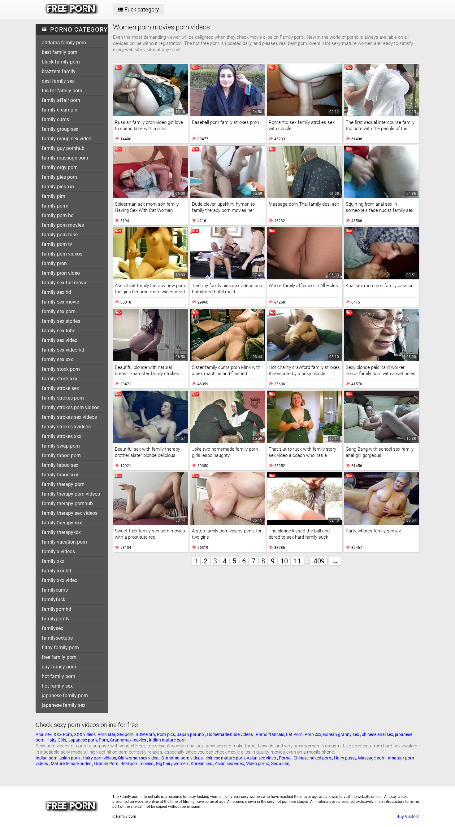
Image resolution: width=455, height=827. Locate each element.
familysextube (57, 638)
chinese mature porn (225, 757)
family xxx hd (56, 571)
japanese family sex (63, 705)
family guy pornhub (63, 148)
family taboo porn (61, 455)
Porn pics (166, 734)
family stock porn (61, 369)
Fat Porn (294, 734)
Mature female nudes (71, 763)
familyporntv (56, 619)
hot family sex (57, 686)
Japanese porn (82, 739)
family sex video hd (63, 350)
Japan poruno (191, 734)
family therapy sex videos (70, 513)
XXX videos (85, 734)
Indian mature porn (168, 739)
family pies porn (59, 177)
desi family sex (58, 81)
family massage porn (65, 158)
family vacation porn (64, 542)
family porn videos (62, 254)
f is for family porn (62, 91)
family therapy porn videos (71, 494)
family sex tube (58, 331)
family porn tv (57, 244)
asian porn (70, 757)
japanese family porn (65, 695)
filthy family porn (60, 647)
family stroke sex (60, 388)
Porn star (106, 734)
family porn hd (58, 215)
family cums (55, 119)
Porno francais (270, 734)
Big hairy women (172, 763)
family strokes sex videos (69, 417)
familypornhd (56, 609)
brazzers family (59, 71)
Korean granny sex (341, 734)
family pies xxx (58, 187)
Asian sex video (262, 757)
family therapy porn (63, 484)
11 (297, 561)
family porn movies (63, 225)
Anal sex (44, 734)
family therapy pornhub (67, 503)
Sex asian (280, 763)
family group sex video (66, 139)
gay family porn (59, 667)
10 (284, 561)
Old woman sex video (138, 757)
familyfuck (53, 599)
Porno (285, 757)
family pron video (61, 273)
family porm (55, 206)
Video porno (257, 763)
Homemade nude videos (230, 734)
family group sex (60, 129)
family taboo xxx (60, 475)
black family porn (61, 62)
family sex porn (59, 311)
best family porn (59, 52)
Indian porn (47, 757)
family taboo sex (60, 465)
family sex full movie (64, 283)
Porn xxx (313, 734)
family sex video (59, 340)
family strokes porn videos (70, 407)
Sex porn (125, 734)
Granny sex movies (128, 739)
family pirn (53, 196)
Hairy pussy (345, 757)
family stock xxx (59, 379)
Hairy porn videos (99, 757)
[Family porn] (72, 12)
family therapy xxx (62, 523)
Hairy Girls (56, 739)
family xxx (53, 561)
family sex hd (56, 292)
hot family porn (58, 676)
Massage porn (372, 757)
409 (319, 561)
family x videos (58, 551)
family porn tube (60, 235)
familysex (52, 628)
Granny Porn (106, 763)
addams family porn (64, 43)
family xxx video (59, 580)
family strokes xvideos (66, 427)
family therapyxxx (61, 532)
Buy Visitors (407, 816)
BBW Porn (145, 734)
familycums (55, 590)
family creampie (59, 110)
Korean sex (202, 763)
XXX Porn (63, 734)
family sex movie (60, 302)
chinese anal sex (377, 734)
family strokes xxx (61, 436)
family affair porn (61, 100)
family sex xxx (57, 359)
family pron (54, 263)
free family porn (59, 657)
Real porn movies (137, 763)
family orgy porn (60, 167)
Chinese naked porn (312, 757)
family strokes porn (63, 398)
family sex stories (61, 321)
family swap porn (61, 446)
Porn (103, 739)
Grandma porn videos (182, 757)
